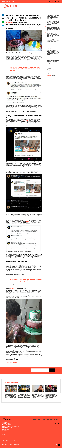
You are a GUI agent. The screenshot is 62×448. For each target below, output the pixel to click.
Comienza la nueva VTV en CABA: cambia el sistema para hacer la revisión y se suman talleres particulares (53, 23)
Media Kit (3, 434)
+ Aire (11, 440)
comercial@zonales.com (5, 429)
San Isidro (20, 393)
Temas (13, 11)
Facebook (50, 1)
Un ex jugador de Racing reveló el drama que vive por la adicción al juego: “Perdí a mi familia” (53, 40)
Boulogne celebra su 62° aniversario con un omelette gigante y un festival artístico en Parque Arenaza (53, 35)
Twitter (53, 1)
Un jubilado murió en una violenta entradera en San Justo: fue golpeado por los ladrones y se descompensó (53, 17)
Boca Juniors (25, 120)
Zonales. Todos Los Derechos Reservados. (13, 444)
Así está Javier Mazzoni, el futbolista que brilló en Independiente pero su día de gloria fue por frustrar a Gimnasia (52, 72)
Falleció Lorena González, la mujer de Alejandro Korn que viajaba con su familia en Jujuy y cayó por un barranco (51, 396)
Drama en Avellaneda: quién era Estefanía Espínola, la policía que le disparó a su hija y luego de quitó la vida (53, 29)
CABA (29, 6)
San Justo (7, 1)
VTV (9, 1)
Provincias (40, 6)
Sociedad (17, 11)
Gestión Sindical (5, 440)
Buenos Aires (34, 6)
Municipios (25, 6)
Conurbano (12, 288)
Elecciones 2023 (47, 6)
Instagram (59, 1)
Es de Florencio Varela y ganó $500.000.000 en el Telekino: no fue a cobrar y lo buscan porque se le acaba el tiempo (53, 52)
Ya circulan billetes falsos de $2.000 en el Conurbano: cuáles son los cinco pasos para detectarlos (53, 62)
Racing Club (12, 1)
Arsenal (27, 221)
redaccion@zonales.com (5, 430)
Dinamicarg (16, 440)
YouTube (56, 1)
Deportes (53, 75)
